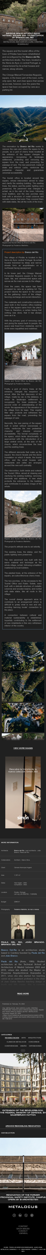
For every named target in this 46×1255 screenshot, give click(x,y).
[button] (4, 1090)
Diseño (23, 1046)
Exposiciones (35, 1046)
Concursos (34, 1042)
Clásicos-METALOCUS (16, 1042)
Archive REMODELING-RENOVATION (23, 1126)
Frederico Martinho (20, 909)
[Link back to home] (23, 1208)
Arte (23, 1038)
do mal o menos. (33, 909)
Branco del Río (33, 57)
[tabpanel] (23, 1090)
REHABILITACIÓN (12, 1038)
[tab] (12, 1038)
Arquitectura (34, 1038)
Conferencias (11, 1046)
